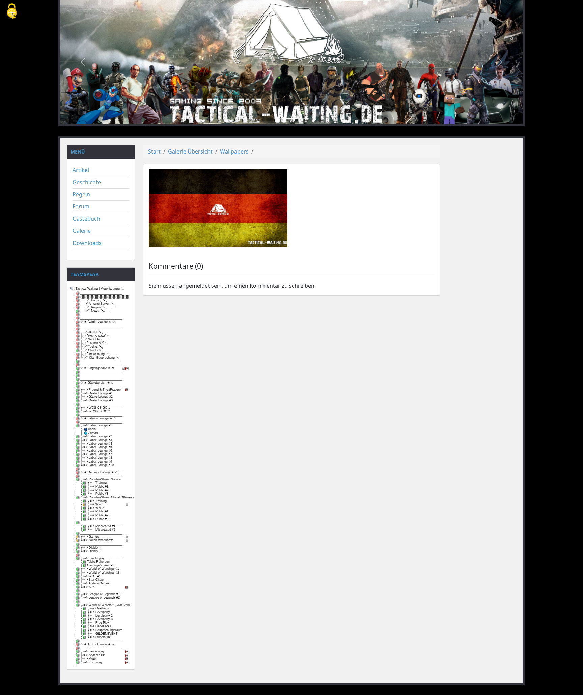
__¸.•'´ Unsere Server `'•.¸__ (99, 303)
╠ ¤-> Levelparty (98, 612)
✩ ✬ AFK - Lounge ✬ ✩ (97, 644)
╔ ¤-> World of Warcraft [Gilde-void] (104, 605)
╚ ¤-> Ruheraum (98, 637)
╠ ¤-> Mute (88, 658)
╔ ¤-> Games (89, 536)
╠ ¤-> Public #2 (97, 490)
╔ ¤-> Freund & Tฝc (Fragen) (100, 389)
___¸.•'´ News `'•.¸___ (95, 310)
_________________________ (101, 293)
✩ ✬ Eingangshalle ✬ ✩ (97, 368)
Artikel (81, 170)
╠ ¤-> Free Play (98, 622)
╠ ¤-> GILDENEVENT (102, 633)
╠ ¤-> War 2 (95, 508)
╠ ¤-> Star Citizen (92, 579)
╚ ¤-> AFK (87, 587)
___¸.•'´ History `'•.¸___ (96, 300)
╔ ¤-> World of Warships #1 (99, 569)
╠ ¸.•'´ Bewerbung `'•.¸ (95, 354)
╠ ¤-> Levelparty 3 (100, 619)
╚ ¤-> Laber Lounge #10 (97, 465)
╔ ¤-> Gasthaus (98, 608)
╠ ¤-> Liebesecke (99, 626)
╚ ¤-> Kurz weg (91, 662)
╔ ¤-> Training (97, 482)
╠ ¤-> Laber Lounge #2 (96, 436)
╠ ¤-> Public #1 (97, 486)
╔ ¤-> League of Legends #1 (100, 594)
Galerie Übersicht (190, 151)
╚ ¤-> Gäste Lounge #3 (96, 400)
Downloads (87, 243)
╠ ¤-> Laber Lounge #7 (96, 454)
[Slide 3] (304, 119)
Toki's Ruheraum (99, 561)
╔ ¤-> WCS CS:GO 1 (95, 407)
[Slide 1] (279, 119)
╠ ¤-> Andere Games (95, 583)
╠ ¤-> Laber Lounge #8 (96, 458)
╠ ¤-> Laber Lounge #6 (96, 450)
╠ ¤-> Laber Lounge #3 (96, 440)
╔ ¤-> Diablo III (91, 547)
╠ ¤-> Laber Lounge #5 (96, 447)
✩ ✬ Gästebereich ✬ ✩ (97, 382)
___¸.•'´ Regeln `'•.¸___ (96, 307)
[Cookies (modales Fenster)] (12, 11)
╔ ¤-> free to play (92, 558)
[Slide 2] (291, 119)
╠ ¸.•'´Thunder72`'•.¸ (94, 343)
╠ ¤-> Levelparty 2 (100, 615)
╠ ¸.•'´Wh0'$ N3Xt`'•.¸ (95, 336)
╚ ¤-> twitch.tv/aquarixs (97, 540)
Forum (81, 206)
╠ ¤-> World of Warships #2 (99, 572)
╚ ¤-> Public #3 (97, 493)
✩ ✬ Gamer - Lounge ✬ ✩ (99, 472)
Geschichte (87, 182)
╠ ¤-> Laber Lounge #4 (96, 443)
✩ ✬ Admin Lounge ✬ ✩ (97, 321)
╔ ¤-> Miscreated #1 (101, 526)
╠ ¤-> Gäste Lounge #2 (96, 396)
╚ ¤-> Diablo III (91, 551)
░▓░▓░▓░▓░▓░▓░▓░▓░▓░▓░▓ (104, 296)
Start (154, 151)
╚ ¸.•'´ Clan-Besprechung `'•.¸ (100, 357)
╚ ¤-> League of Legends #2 (100, 597)
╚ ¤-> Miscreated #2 (101, 529)
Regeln (81, 194)
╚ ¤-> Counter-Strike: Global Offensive (104, 497)
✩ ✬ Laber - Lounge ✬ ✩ (98, 418)
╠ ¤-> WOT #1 (90, 576)
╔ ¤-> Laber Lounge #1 (96, 425)
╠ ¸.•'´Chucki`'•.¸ (91, 350)
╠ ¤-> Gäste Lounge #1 (96, 393)
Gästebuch (86, 218)
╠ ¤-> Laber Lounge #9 (96, 461)
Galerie (82, 230)
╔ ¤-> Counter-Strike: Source (100, 479)
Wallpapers (234, 151)
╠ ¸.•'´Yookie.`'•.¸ (91, 347)
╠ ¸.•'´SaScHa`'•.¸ (92, 339)
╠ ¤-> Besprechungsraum (104, 630)
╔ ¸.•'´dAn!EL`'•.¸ (91, 332)
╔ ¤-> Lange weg (92, 651)
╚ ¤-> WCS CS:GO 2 (95, 411)
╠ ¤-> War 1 (95, 504)
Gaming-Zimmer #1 (100, 565)
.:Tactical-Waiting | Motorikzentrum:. (99, 288)
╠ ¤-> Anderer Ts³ (92, 655)
